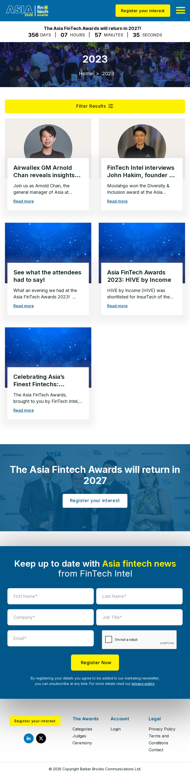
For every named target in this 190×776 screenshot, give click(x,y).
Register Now (96, 662)
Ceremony (82, 742)
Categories (82, 729)
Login (116, 729)
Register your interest (143, 10)
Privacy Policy (162, 729)
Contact (156, 749)
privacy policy (143, 683)
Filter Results (91, 106)
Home (86, 73)
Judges (79, 735)
